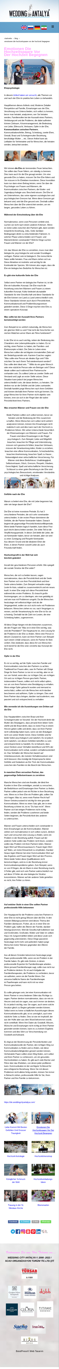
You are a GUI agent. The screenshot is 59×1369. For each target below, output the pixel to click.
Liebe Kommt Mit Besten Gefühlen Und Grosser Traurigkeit (16, 1130)
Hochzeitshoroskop (43, 1156)
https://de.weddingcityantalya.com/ (19, 1102)
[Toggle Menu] (52, 26)
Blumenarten (43, 1205)
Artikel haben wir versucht (24, 95)
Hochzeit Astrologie (15, 1156)
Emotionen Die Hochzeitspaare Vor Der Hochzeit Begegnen (43, 1130)
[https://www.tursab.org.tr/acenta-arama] (29, 1273)
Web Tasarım (36, 1351)
